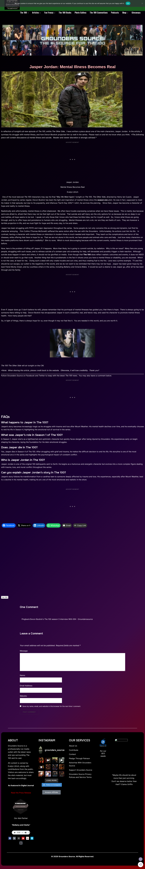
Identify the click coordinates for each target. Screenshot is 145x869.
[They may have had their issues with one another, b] (55, 767)
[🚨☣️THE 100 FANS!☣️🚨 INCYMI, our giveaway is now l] (55, 760)
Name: (22, 675)
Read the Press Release (21, 793)
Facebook (30, 375)
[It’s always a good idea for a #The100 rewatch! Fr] (48, 760)
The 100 (23, 12)
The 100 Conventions (99, 12)
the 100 (4, 597)
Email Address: (26, 685)
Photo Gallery (80, 12)
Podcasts (115, 12)
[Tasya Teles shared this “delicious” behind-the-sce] (41, 774)
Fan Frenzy (48, 12)
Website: (23, 696)
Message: (24, 651)
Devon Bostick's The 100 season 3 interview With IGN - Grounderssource (61, 619)
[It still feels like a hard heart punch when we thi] (48, 767)
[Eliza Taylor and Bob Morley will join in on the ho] (61, 760)
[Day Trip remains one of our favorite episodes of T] (41, 760)
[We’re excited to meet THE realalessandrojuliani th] (55, 774)
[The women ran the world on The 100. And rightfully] (61, 774)
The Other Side (58, 131)
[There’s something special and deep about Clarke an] (61, 767)
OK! (128, 3)
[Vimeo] (31, 838)
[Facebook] (9, 838)
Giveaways (136, 12)
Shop (124, 12)
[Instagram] (18, 838)
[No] (142, 3)
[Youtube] (23, 838)
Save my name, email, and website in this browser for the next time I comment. (51, 706)
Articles (35, 12)
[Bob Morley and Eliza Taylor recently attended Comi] (48, 774)
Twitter (42, 375)
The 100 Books (65, 12)
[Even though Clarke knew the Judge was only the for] (41, 767)
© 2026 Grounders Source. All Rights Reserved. (72, 856)
